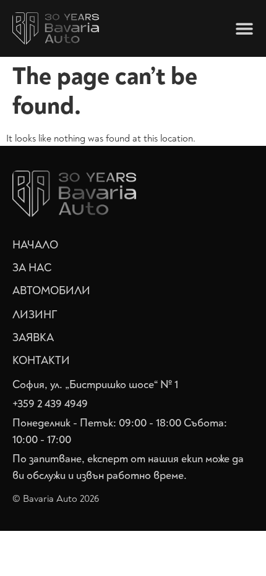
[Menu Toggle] (244, 28)
